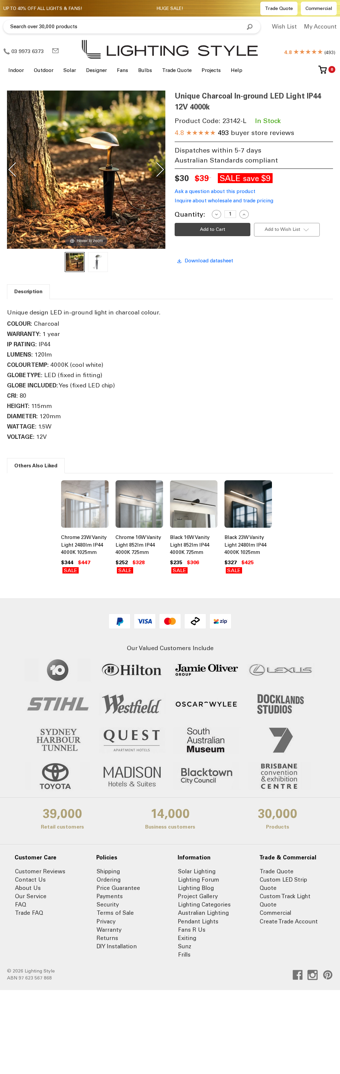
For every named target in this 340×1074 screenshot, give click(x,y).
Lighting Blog (196, 888)
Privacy (106, 921)
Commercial (318, 8)
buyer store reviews (234, 133)
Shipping (108, 871)
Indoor (16, 70)
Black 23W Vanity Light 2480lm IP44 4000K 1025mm (245, 544)
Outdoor (43, 70)
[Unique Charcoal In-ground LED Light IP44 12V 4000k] (75, 262)
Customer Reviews (40, 871)
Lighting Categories (204, 904)
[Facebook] (298, 975)
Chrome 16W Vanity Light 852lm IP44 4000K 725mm (138, 544)
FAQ (20, 904)
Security (108, 904)
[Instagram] (312, 975)
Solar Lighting (196, 871)
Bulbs (145, 70)
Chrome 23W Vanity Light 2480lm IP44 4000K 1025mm (84, 544)
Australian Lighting (203, 912)
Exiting (187, 938)
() (309, 52)
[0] (322, 72)
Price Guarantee (118, 888)
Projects (211, 70)
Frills (184, 954)
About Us (28, 888)
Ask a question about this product (215, 191)
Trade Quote (279, 8)
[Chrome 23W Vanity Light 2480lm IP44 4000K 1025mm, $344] (85, 505)
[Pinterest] (328, 975)
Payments (110, 896)
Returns (107, 938)
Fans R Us (192, 929)
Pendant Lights (198, 921)
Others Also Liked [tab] (35, 466)
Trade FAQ (29, 912)
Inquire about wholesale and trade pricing (224, 201)
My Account (320, 26)
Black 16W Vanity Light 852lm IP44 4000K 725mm (190, 544)
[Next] (160, 169)
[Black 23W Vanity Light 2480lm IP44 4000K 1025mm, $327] (248, 505)
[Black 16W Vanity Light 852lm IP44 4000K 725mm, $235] (193, 505)
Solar (69, 70)
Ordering (109, 879)
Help (236, 70)
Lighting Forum (198, 879)
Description (28, 292)
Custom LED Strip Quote (283, 883)
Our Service (30, 896)
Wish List (284, 26)
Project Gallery (198, 896)
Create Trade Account (289, 921)
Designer (96, 70)
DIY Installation (117, 946)
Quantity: (190, 214)
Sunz (184, 946)
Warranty (109, 929)
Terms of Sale (115, 912)
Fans (122, 70)
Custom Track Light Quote (285, 900)
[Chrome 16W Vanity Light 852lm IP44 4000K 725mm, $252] (139, 505)
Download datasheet (209, 261)
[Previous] (12, 169)
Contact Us (30, 879)
